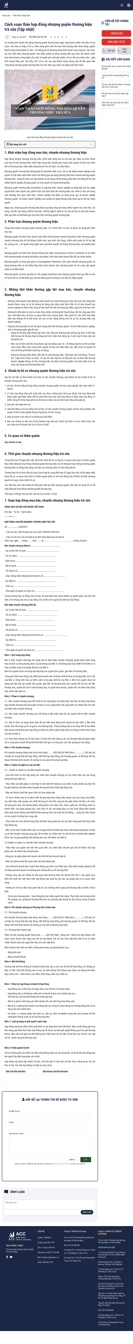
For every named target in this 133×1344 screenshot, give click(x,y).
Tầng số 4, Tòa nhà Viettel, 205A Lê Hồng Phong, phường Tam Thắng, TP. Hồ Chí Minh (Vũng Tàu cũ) (112, 1295)
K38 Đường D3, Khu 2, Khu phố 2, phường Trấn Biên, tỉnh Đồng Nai (110, 1263)
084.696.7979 (116, 42)
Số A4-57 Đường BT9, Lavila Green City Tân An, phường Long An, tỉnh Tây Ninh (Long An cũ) (111, 1286)
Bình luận (87, 1212)
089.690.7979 (48, 1262)
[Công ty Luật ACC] (6, 5)
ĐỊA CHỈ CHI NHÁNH (72, 1245)
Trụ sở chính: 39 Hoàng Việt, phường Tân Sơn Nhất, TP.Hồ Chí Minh (111, 1241)
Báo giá (111, 50)
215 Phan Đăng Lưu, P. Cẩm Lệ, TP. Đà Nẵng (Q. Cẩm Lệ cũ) (111, 1270)
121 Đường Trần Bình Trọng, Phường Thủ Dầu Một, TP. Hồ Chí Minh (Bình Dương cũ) (111, 1254)
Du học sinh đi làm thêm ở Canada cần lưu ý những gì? (116, 85)
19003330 (116, 33)
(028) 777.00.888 (52, 1252)
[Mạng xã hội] (7, 1257)
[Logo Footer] (19, 1236)
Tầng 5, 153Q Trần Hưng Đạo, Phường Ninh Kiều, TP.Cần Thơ (109, 1277)
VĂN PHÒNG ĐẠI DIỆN (106, 1247)
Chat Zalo (124, 50)
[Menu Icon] (122, 5)
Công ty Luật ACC (19, 37)
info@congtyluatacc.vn (50, 1257)
